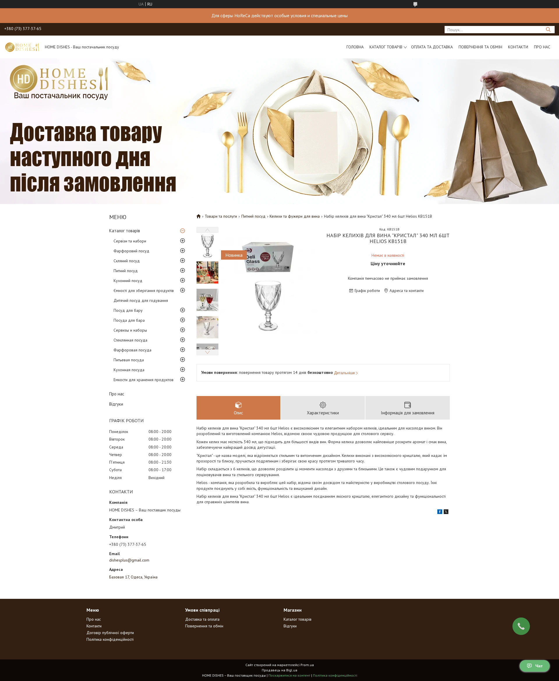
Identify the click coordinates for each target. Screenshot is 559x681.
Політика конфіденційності (110, 639)
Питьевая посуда (129, 360)
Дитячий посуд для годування (141, 300)
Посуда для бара (129, 320)
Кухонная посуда (129, 369)
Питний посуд (126, 270)
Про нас (542, 47)
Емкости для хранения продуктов (144, 379)
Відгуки (116, 404)
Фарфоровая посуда (132, 350)
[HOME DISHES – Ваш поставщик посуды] (21, 47)
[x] (446, 512)
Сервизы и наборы (130, 330)
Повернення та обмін (480, 47)
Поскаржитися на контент (289, 675)
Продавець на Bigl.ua (279, 670)
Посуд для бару (128, 310)
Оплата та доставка (432, 47)
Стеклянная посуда (130, 340)
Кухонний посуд (128, 280)
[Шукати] (548, 29)
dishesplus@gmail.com (129, 560)
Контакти (518, 47)
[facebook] (439, 512)
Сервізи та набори (130, 241)
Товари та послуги (221, 216)
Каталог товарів (385, 47)
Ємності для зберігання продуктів (144, 290)
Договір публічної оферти (110, 632)
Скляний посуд (127, 260)
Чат (539, 666)
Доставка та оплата (202, 619)
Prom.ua (307, 665)
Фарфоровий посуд (131, 251)
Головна (355, 47)
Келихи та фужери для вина (295, 216)
